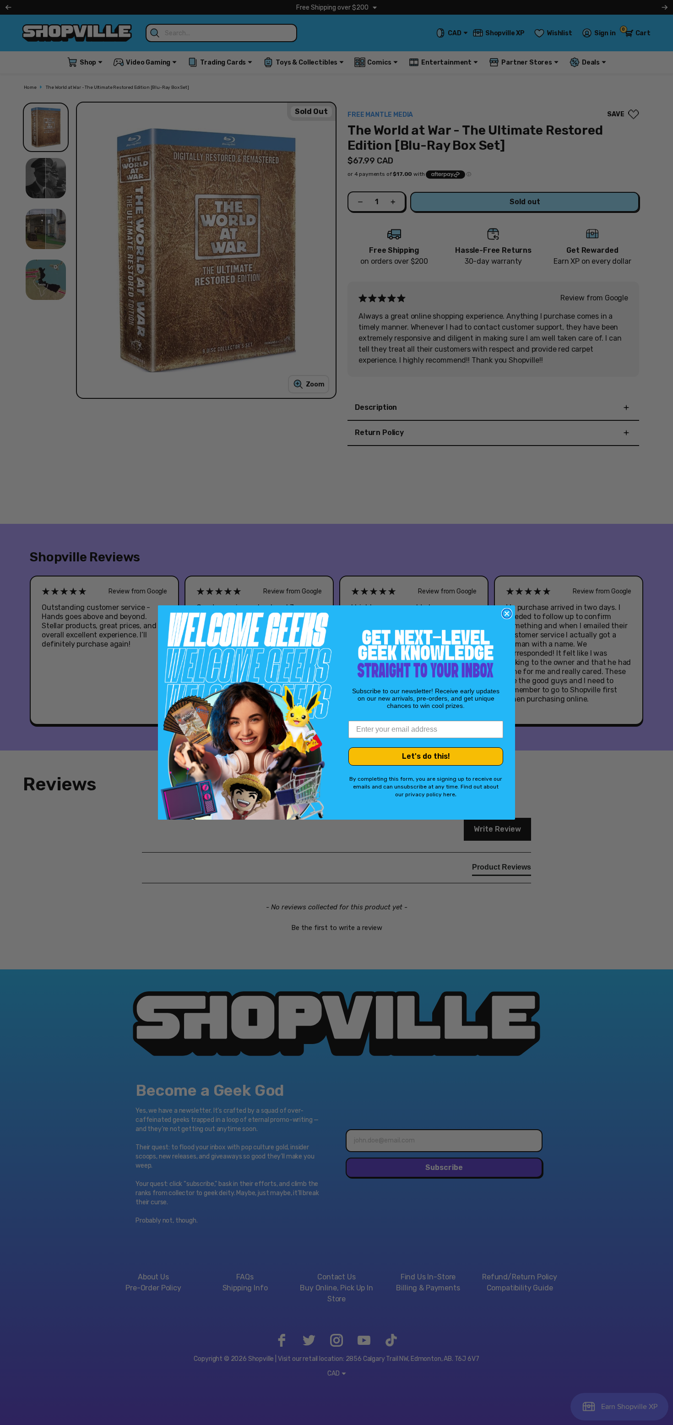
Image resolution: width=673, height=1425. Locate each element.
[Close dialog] (506, 613)
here (449, 794)
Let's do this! (426, 756)
